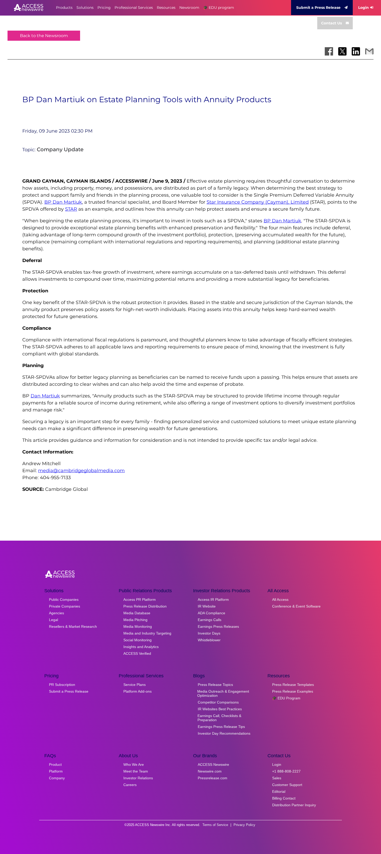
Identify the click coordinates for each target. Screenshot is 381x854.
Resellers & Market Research (73, 626)
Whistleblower (209, 640)
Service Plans (134, 685)
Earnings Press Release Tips (221, 727)
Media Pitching (135, 620)
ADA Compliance (211, 613)
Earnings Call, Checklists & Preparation (219, 718)
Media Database (136, 613)
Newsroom (189, 7)
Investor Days (209, 633)
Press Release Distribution (145, 606)
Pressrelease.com (212, 778)
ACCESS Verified (137, 653)
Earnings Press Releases (218, 626)
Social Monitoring (137, 640)
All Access (280, 599)
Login (363, 7)
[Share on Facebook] (329, 51)
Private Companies (64, 606)
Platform (56, 771)
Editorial (278, 791)
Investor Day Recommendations (224, 733)
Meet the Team (135, 771)
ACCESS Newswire (213, 764)
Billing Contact (283, 798)
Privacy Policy (244, 825)
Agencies (56, 613)
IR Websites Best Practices (220, 709)
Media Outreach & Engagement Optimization (223, 693)
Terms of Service (215, 825)
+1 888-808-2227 (286, 771)
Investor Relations (138, 778)
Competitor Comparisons (218, 702)
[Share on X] (342, 51)
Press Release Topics (215, 685)
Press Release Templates (293, 685)
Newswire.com (210, 771)
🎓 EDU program (218, 7)
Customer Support (287, 785)
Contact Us (331, 23)
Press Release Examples (292, 691)
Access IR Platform (213, 599)
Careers (130, 785)
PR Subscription (62, 685)
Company (57, 778)
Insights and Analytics (141, 647)
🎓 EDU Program (286, 698)
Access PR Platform (139, 599)
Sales (276, 778)
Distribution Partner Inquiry (294, 805)
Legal (53, 620)
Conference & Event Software (296, 606)
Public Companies (64, 599)
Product (55, 764)
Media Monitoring (137, 626)
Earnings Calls (209, 620)
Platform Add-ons (137, 691)
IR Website (207, 606)
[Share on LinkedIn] (356, 51)
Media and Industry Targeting (147, 633)
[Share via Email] (369, 51)
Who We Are (133, 764)
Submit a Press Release (318, 7)
